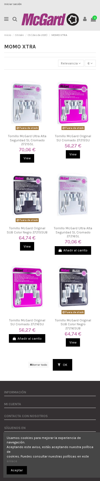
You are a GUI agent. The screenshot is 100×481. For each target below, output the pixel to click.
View (27, 158)
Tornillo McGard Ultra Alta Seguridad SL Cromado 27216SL (73, 232)
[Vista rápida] (27, 130)
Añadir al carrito (75, 250)
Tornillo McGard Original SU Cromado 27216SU (27, 322)
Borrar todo (39, 364)
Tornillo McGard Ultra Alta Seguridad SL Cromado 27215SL (27, 140)
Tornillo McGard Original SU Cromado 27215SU (73, 138)
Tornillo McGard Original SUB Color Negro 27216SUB (73, 324)
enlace (12, 461)
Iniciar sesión (13, 4)
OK (64, 365)
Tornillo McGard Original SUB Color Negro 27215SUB (27, 230)
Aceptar (17, 470)
